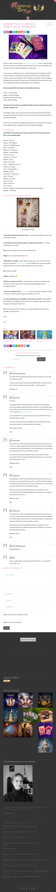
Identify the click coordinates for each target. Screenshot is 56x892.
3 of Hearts (25, 291)
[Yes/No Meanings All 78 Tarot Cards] (10, 700)
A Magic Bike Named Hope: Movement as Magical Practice (21, 826)
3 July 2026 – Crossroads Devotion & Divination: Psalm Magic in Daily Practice (27, 871)
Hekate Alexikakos (10, 848)
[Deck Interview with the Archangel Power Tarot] (11, 334)
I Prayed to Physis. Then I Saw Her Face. (16, 837)
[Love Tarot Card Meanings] (25, 700)
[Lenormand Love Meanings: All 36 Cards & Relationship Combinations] (30, 715)
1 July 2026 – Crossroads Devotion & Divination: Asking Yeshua (23, 876)
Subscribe (41, 359)
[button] (28, 18)
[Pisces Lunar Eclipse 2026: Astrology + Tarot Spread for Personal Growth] (10, 715)
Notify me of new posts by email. (12, 622)
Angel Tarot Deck (21, 263)
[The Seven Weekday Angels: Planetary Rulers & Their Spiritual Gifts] (10, 730)
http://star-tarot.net (25, 412)
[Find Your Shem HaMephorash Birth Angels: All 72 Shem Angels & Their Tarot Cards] (45, 700)
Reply (50, 371)
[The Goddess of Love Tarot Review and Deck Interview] (45, 730)
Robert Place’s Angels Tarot (31, 63)
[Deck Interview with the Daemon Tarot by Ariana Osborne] (27, 334)
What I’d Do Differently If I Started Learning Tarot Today (21, 832)
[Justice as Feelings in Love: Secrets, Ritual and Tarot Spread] (45, 745)
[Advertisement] (28, 659)
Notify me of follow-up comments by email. (15, 614)
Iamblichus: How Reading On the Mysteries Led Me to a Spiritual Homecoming (27, 860)
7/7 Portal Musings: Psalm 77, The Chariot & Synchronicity (21, 865)
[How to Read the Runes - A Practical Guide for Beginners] (45, 715)
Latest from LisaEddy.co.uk (15, 823)
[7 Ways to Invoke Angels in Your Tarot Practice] (44, 334)
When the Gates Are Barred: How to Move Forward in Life (21, 854)
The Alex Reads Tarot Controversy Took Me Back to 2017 (21, 843)
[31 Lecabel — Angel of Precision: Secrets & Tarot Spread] (25, 730)
